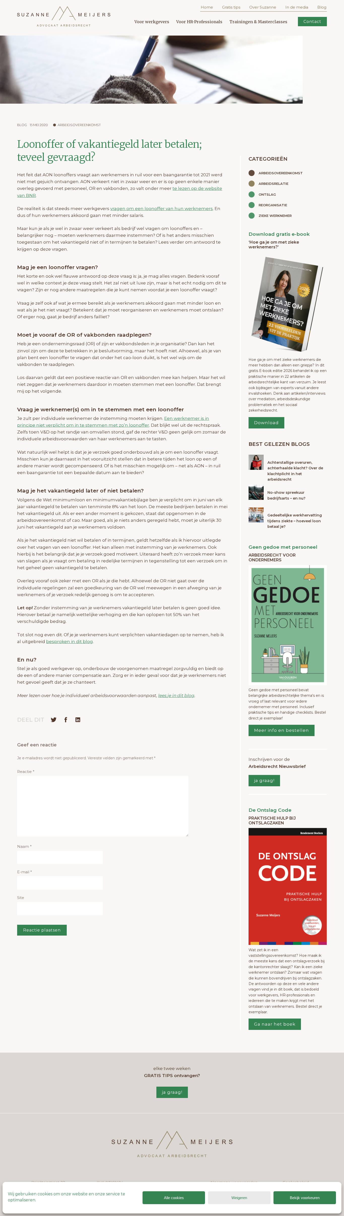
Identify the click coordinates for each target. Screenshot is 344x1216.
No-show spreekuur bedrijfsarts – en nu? (286, 495)
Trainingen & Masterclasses (258, 21)
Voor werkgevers (151, 21)
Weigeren (239, 1198)
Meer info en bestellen (281, 730)
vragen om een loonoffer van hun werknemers (161, 208)
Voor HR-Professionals (199, 21)
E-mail (24, 872)
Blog (321, 7)
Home (207, 7)
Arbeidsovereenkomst (79, 125)
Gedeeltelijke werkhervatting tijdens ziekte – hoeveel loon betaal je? (294, 521)
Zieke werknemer (275, 216)
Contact (312, 21)
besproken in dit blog (69, 641)
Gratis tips (231, 7)
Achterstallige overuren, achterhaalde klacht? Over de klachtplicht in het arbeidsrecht (295, 471)
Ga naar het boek (274, 1024)
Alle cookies (174, 1198)
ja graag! (264, 780)
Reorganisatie (273, 205)
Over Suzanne (262, 7)
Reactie (26, 771)
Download (266, 422)
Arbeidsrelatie (273, 184)
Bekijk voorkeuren (305, 1198)
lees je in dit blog (176, 695)
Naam (24, 846)
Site (20, 897)
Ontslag (267, 194)
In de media (296, 7)
